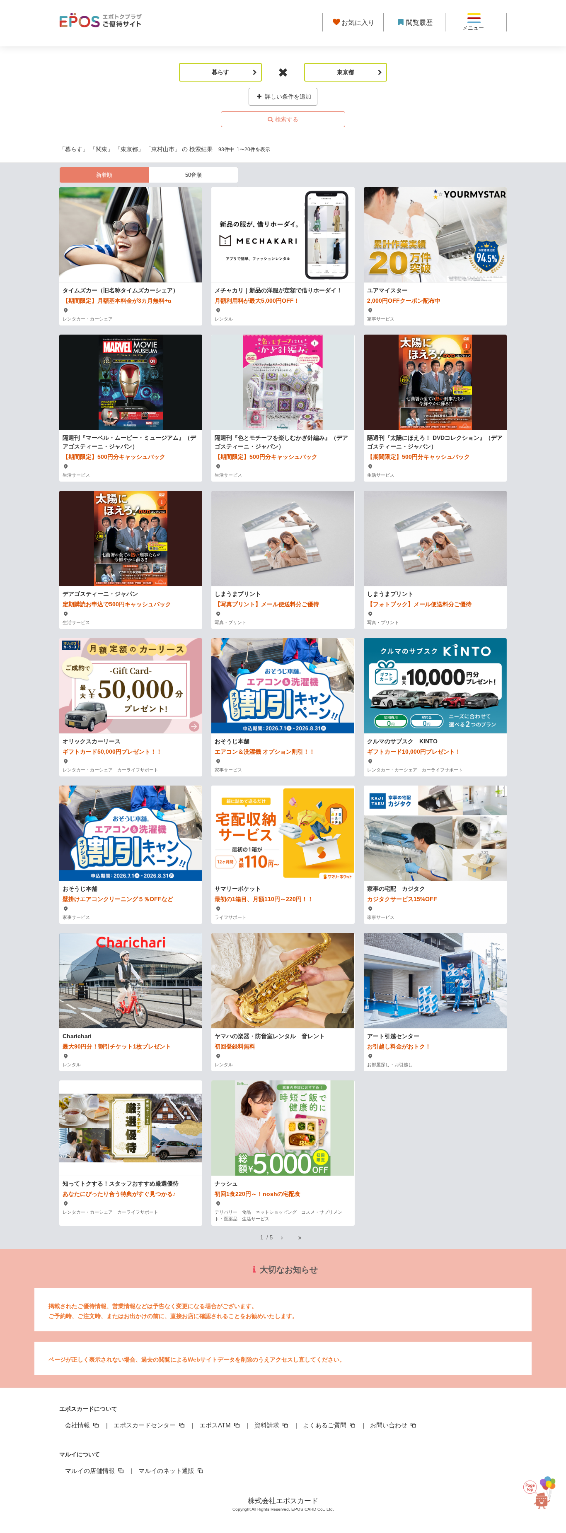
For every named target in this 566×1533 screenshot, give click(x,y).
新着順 (104, 175)
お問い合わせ (389, 1425)
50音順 (193, 175)
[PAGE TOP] (546, 1493)
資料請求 (267, 1425)
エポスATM (215, 1425)
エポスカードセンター (145, 1425)
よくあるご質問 (325, 1425)
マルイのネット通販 (167, 1470)
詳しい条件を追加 (287, 96)
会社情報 (78, 1425)
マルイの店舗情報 (90, 1470)
